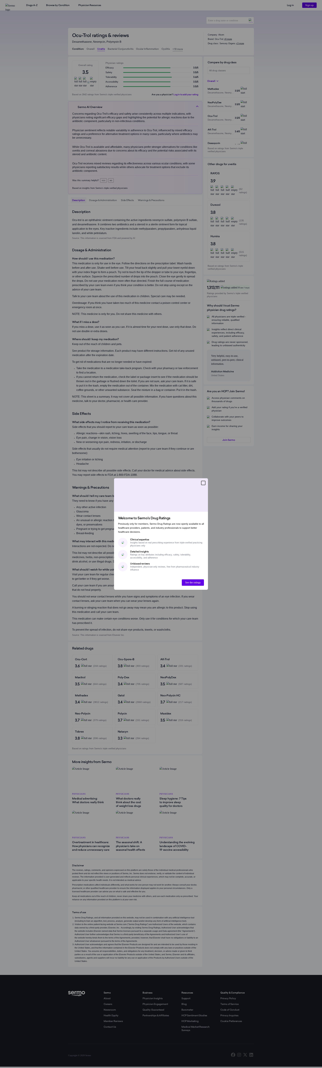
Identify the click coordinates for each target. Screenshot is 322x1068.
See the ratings (193, 582)
